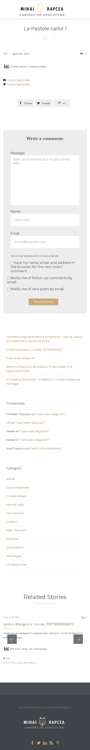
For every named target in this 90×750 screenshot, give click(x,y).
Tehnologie (14, 556)
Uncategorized (16, 564)
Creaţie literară (16, 496)
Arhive (10, 479)
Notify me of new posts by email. (37, 289)
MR (5, 53)
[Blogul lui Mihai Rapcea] (43, 9)
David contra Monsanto (45, 448)
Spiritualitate (15, 547)
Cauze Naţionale (18, 80)
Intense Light (15, 504)
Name (15, 212)
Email (15, 233)
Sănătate (12, 538)
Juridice (11, 521)
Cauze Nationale (18, 84)
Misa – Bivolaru (16, 530)
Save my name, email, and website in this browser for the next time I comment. (42, 267)
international (14, 513)
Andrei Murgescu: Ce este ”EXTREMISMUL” (35, 349)
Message (17, 153)
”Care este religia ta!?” (21, 358)
